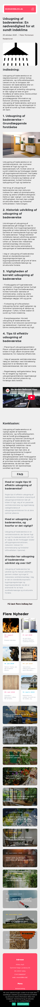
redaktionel (8, 39)
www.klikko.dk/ (22, 977)
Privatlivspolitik (23, 1004)
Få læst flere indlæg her (20, 604)
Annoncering (20, 989)
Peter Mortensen (27, 35)
